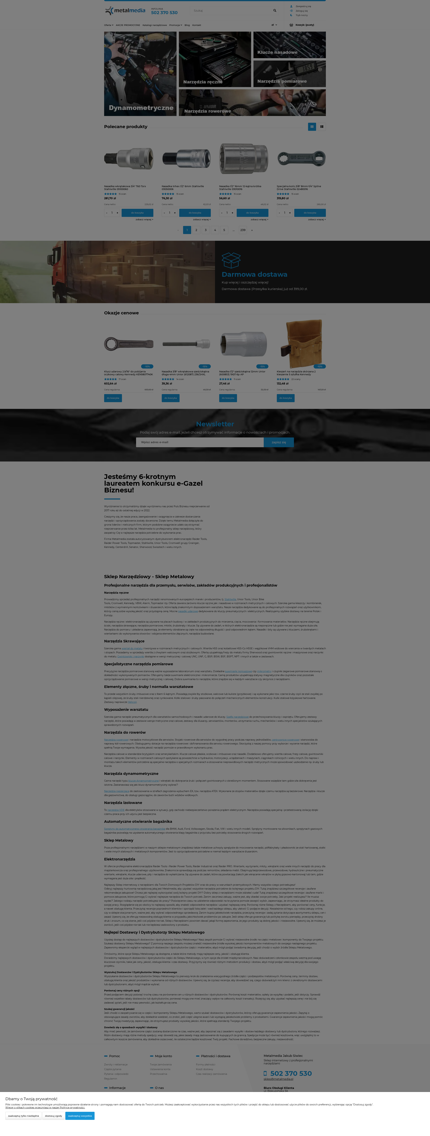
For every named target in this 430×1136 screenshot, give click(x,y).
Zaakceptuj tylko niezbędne (23, 1115)
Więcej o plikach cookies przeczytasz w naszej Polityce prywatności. (45, 1107)
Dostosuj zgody (53, 1115)
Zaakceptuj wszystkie (80, 1115)
